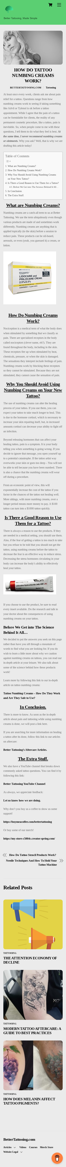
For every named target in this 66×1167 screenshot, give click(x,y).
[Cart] (50, 4)
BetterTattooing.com (25, 87)
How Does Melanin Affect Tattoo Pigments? (29, 1101)
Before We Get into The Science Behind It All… (36, 187)
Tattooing (51, 87)
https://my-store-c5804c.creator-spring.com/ (29, 838)
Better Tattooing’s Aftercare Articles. (25, 749)
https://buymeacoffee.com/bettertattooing (27, 821)
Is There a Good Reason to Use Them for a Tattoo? (33, 183)
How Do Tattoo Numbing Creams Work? (33, 75)
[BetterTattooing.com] (9, 13)
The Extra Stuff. (16, 195)
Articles (7, 1147)
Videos (22, 1147)
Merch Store (46, 1147)
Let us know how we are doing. (22, 800)
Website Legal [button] (10, 1151)
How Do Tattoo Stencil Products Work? (32, 854)
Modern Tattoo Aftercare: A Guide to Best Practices (32, 1031)
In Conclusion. (15, 191)
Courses (33, 1147)
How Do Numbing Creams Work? (25, 170)
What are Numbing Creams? (22, 166)
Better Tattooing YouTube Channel (24, 783)
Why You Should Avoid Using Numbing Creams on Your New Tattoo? (32, 176)
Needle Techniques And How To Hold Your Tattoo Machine (31, 862)
